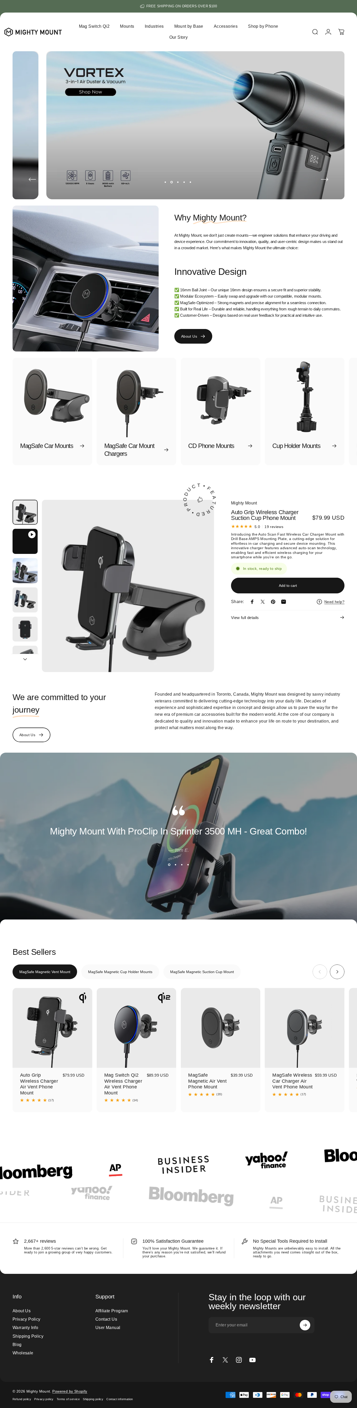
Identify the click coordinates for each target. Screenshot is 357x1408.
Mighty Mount (244, 503)
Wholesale (23, 1352)
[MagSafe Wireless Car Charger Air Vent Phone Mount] (304, 1028)
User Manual (107, 1327)
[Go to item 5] (25, 629)
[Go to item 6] (25, 658)
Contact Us (106, 1319)
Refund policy (22, 1399)
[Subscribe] (305, 1325)
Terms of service (68, 1399)
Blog (17, 1344)
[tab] (45, 971)
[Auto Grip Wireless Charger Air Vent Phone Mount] (52, 1028)
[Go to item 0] (25, 512)
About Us (22, 1310)
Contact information (119, 1399)
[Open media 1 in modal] (128, 586)
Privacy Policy (27, 1319)
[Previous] (32, 179)
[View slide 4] (188, 864)
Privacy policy (44, 1399)
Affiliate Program (111, 1310)
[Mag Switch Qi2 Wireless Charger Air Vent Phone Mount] (136, 1028)
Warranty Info (25, 1327)
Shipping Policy (28, 1336)
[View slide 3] (182, 864)
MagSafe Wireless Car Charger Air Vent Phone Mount (292, 1080)
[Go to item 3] (25, 570)
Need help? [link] (334, 601)
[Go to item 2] (25, 541)
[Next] (324, 179)
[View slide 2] (175, 864)
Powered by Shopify (69, 1391)
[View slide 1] (169, 864)
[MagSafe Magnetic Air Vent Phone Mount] (221, 1028)
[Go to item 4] (25, 599)
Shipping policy (93, 1399)
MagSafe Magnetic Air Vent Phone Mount (207, 1080)
